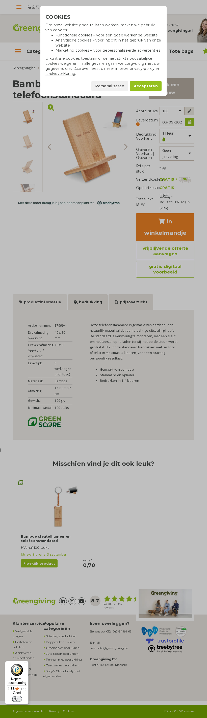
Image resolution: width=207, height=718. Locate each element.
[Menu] (25, 664)
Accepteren (146, 86)
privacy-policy (142, 68)
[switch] (17, 699)
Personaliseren (109, 86)
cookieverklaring (60, 73)
